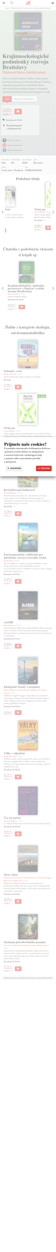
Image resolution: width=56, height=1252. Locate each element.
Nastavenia (15, 468)
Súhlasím (45, 468)
